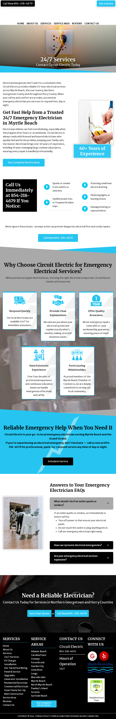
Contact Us (8, 705)
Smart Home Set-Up (15, 690)
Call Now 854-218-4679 (18, 3)
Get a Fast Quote (39, 613)
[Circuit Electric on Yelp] (104, 656)
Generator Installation (16, 679)
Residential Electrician (15, 682)
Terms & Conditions (60, 716)
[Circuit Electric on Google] (92, 656)
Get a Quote (106, 3)
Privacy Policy (42, 716)
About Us (8, 649)
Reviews (7, 701)
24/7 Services (11, 656)
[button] (81, 503)
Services (7, 653)
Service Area (9, 697)
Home (6, 645)
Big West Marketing (89, 716)
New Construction (13, 693)
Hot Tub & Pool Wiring (15, 668)
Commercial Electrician (16, 686)
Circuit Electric (58, 11)
